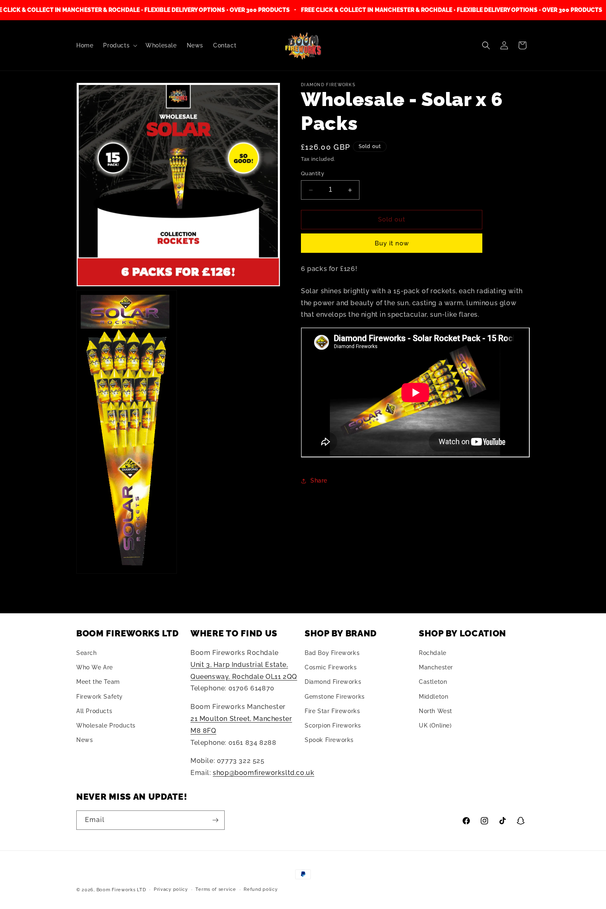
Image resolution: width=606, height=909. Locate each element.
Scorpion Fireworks (333, 725)
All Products (94, 711)
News (84, 740)
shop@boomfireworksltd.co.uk (263, 773)
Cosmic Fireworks (331, 667)
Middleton (433, 696)
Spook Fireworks (329, 740)
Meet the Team (98, 682)
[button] (119, 45)
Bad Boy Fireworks (332, 653)
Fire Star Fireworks (332, 711)
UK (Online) (435, 725)
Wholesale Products (106, 725)
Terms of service (215, 889)
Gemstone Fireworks (335, 696)
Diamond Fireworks (333, 682)
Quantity (312, 174)
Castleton (433, 682)
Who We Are (94, 667)
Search (86, 653)
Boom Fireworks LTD (121, 890)
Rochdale (432, 653)
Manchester (436, 667)
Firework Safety (99, 696)
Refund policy (260, 889)
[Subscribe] (215, 820)
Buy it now (392, 243)
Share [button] (318, 480)
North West (435, 711)
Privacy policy (171, 889)
